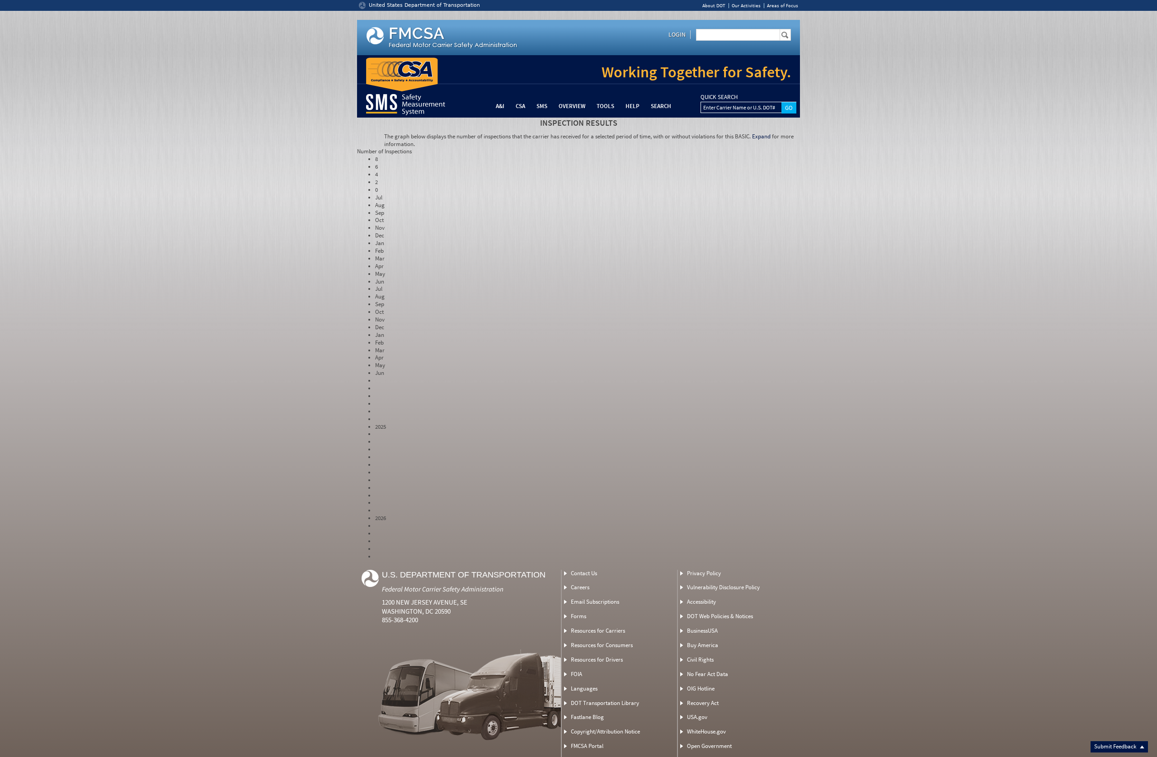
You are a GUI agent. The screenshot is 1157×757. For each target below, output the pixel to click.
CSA (520, 106)
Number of (384, 151)
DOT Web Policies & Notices (720, 616)
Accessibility (701, 602)
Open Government (709, 746)
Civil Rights (700, 659)
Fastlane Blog (587, 717)
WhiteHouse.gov (706, 731)
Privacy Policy (704, 573)
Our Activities (746, 5)
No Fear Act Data (707, 674)
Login (677, 34)
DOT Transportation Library (605, 703)
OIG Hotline (701, 688)
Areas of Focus (782, 5)
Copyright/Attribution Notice (605, 731)
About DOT (713, 5)
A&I (500, 106)
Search (661, 106)
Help (633, 106)
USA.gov (697, 717)
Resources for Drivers (597, 659)
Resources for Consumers (602, 645)
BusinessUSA (702, 630)
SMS (541, 106)
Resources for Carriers (598, 630)
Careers (580, 587)
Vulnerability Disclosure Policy (723, 587)
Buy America (702, 645)
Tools (605, 106)
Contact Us (584, 573)
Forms (578, 616)
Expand (761, 136)
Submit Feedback (1116, 746)
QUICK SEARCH (719, 97)
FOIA (576, 674)
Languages (584, 688)
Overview (572, 106)
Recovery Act (703, 703)
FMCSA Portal (587, 746)
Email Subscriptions (595, 602)
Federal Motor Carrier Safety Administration (442, 589)
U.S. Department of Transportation (464, 574)
